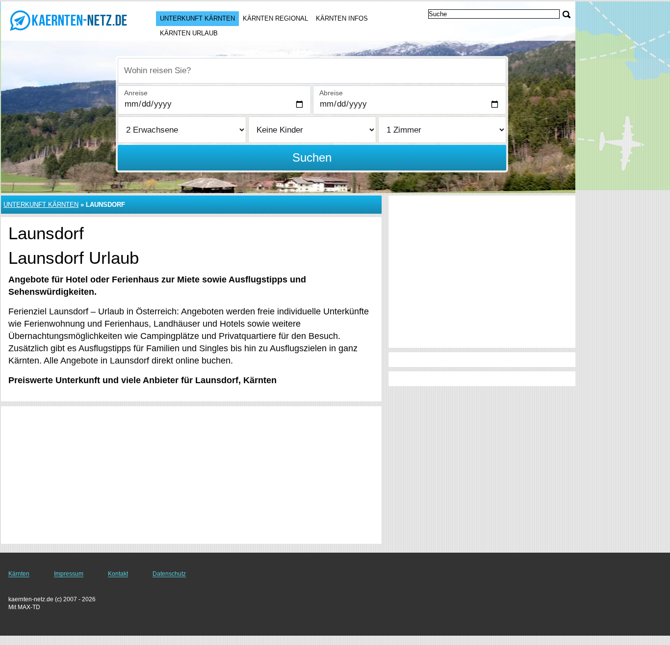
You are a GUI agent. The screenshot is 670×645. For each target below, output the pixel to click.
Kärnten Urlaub (189, 33)
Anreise (136, 93)
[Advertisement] (191, 475)
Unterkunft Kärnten (197, 18)
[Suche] (566, 14)
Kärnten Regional (275, 18)
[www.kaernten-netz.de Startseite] (68, 20)
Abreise (331, 93)
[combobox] (312, 71)
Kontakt (118, 573)
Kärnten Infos (342, 18)
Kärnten (18, 573)
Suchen (312, 157)
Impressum (68, 573)
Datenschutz (169, 573)
